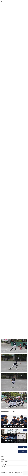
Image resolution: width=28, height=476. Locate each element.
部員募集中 (3, 459)
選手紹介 (2, 456)
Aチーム (9, 411)
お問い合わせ (3, 466)
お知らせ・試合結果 (4, 461)
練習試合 (14, 411)
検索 (23, 447)
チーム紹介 (3, 454)
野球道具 (2, 469)
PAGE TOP (26, 460)
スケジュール (3, 464)
